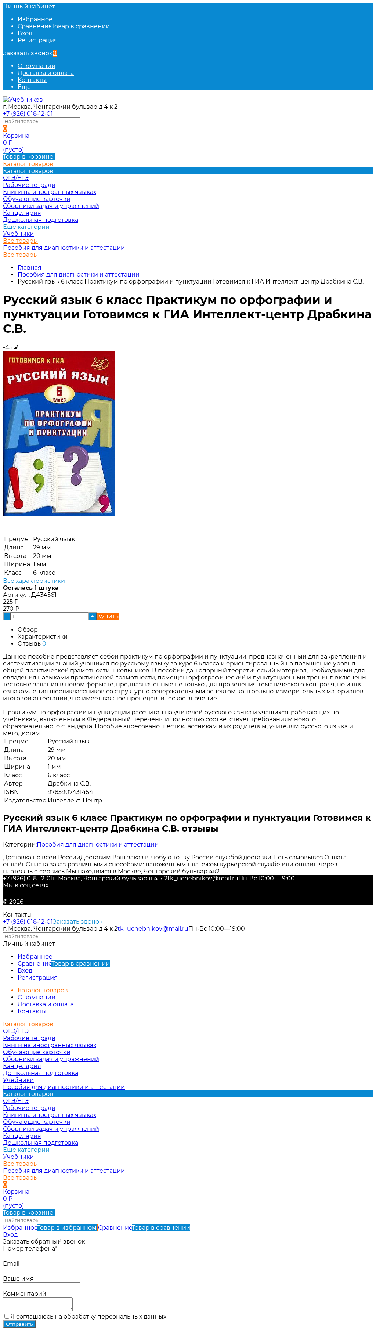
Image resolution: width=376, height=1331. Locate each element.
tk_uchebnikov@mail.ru (202, 878)
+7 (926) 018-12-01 (28, 113)
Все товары (20, 240)
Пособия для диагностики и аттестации (64, 247)
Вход (25, 33)
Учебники (18, 233)
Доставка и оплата (46, 72)
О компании (36, 65)
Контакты (32, 79)
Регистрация (38, 40)
